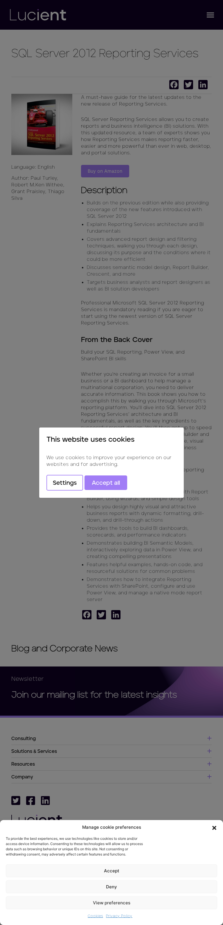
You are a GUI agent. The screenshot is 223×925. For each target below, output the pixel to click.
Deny (111, 887)
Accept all (106, 482)
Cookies (95, 916)
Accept (111, 871)
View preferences (111, 903)
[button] (214, 827)
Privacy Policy (119, 916)
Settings (65, 482)
